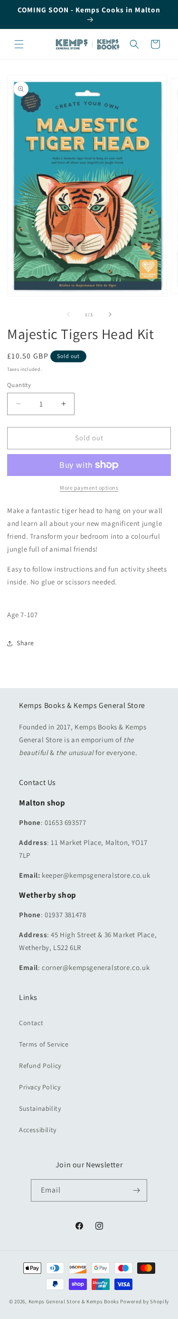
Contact (31, 1022)
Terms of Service (44, 1044)
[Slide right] (110, 314)
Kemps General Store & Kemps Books (73, 1301)
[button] (19, 44)
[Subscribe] (136, 1190)
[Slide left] (68, 314)
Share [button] (25, 643)
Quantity (19, 385)
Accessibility (37, 1129)
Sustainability (40, 1108)
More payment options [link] (89, 487)
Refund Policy (40, 1065)
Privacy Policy (39, 1087)
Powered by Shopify (144, 1301)
